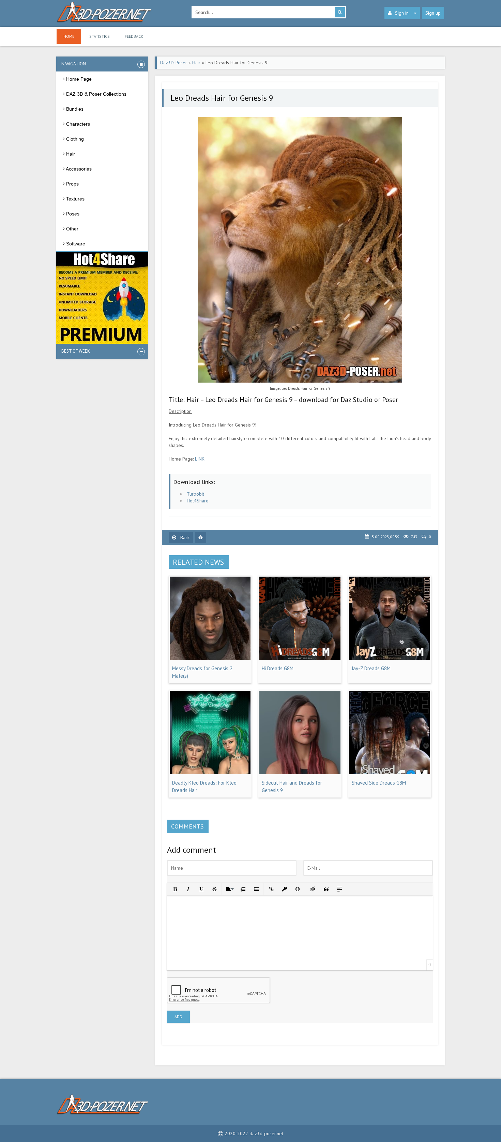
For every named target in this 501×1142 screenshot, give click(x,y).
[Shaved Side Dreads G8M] (389, 772)
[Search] (340, 12)
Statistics (99, 36)
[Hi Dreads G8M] (299, 658)
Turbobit (195, 494)
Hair (196, 63)
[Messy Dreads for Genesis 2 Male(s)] (210, 658)
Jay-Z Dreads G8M (371, 668)
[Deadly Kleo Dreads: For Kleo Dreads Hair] (210, 772)
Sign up (433, 13)
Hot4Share (198, 501)
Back (184, 537)
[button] (174, 889)
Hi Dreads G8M (277, 668)
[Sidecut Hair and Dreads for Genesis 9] (299, 772)
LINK (199, 459)
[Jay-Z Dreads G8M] (389, 658)
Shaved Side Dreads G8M (379, 782)
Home (68, 36)
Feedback (134, 36)
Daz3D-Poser (173, 63)
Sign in (402, 13)
